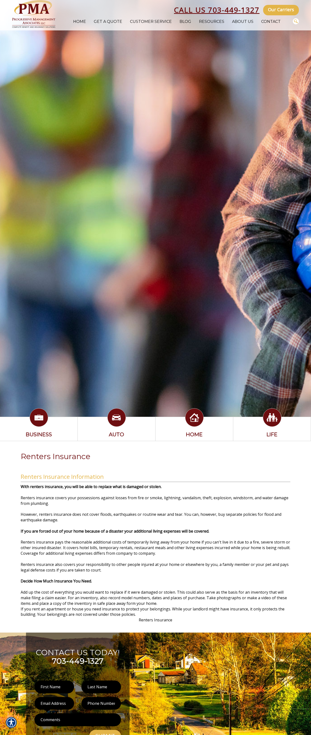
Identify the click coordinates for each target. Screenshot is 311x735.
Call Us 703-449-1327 (216, 10)
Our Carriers (281, 9)
